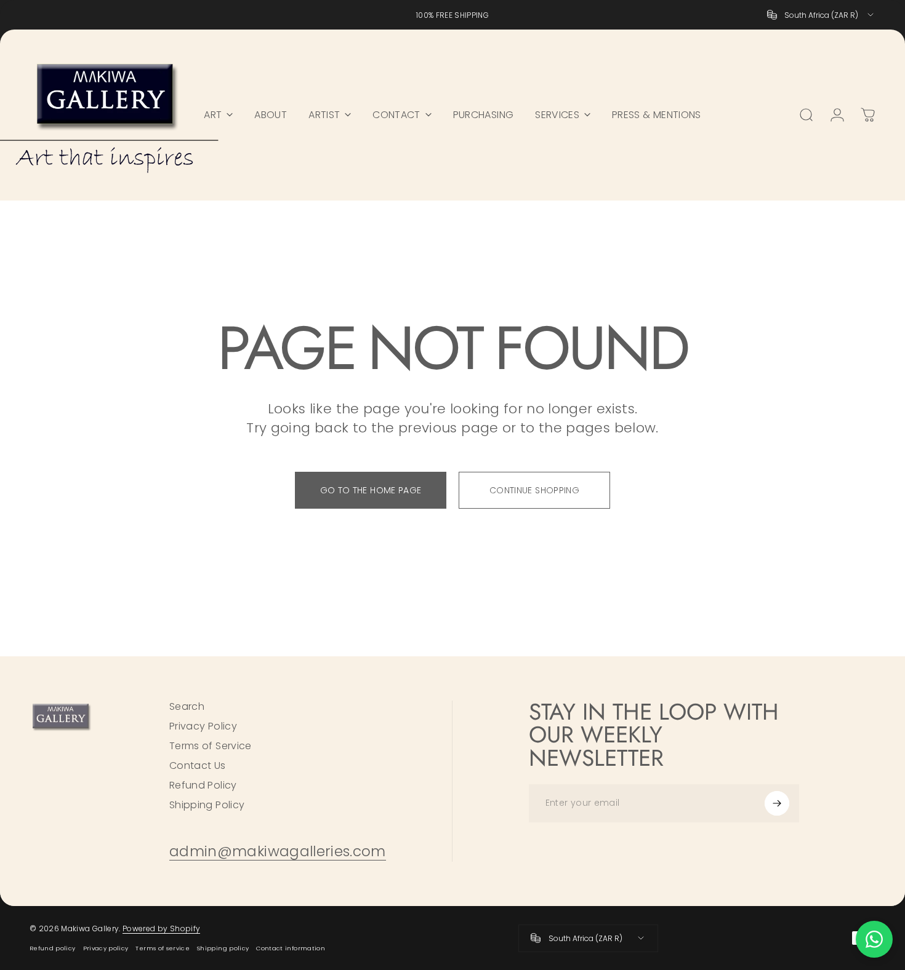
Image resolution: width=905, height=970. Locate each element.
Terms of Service (210, 746)
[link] (277, 852)
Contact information (290, 948)
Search (186, 707)
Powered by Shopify (161, 928)
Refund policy (53, 948)
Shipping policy (223, 948)
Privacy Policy (203, 726)
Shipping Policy (206, 805)
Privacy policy (106, 948)
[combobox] (821, 15)
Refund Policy (203, 785)
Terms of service (162, 948)
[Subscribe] (777, 803)
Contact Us (197, 766)
